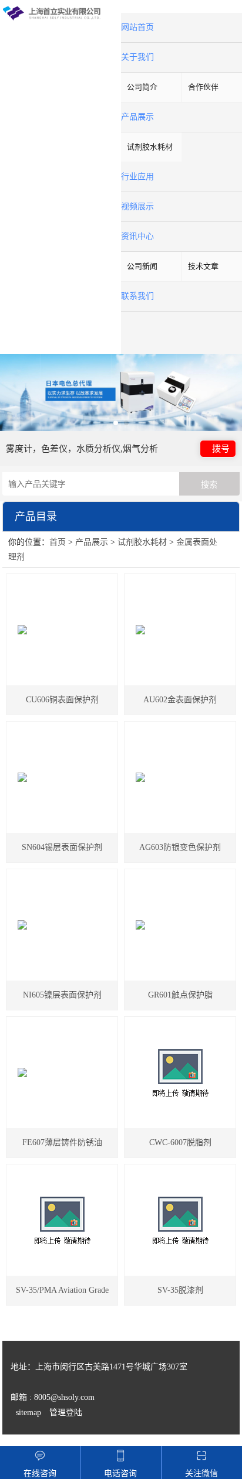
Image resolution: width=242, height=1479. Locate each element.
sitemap (28, 1412)
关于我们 (137, 57)
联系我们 (137, 296)
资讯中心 (137, 236)
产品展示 (137, 116)
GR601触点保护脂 (180, 994)
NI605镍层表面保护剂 (62, 994)
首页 (57, 542)
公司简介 (142, 87)
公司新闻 (142, 266)
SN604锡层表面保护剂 (62, 847)
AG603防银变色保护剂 (180, 847)
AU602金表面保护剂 (180, 699)
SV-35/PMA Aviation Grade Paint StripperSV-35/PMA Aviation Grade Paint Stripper (62, 1295)
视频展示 (137, 206)
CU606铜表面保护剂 (62, 699)
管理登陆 (65, 1412)
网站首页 (137, 27)
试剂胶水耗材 (150, 146)
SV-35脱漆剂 (180, 1290)
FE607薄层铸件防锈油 (62, 1142)
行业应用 (137, 176)
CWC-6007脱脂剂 (180, 1142)
